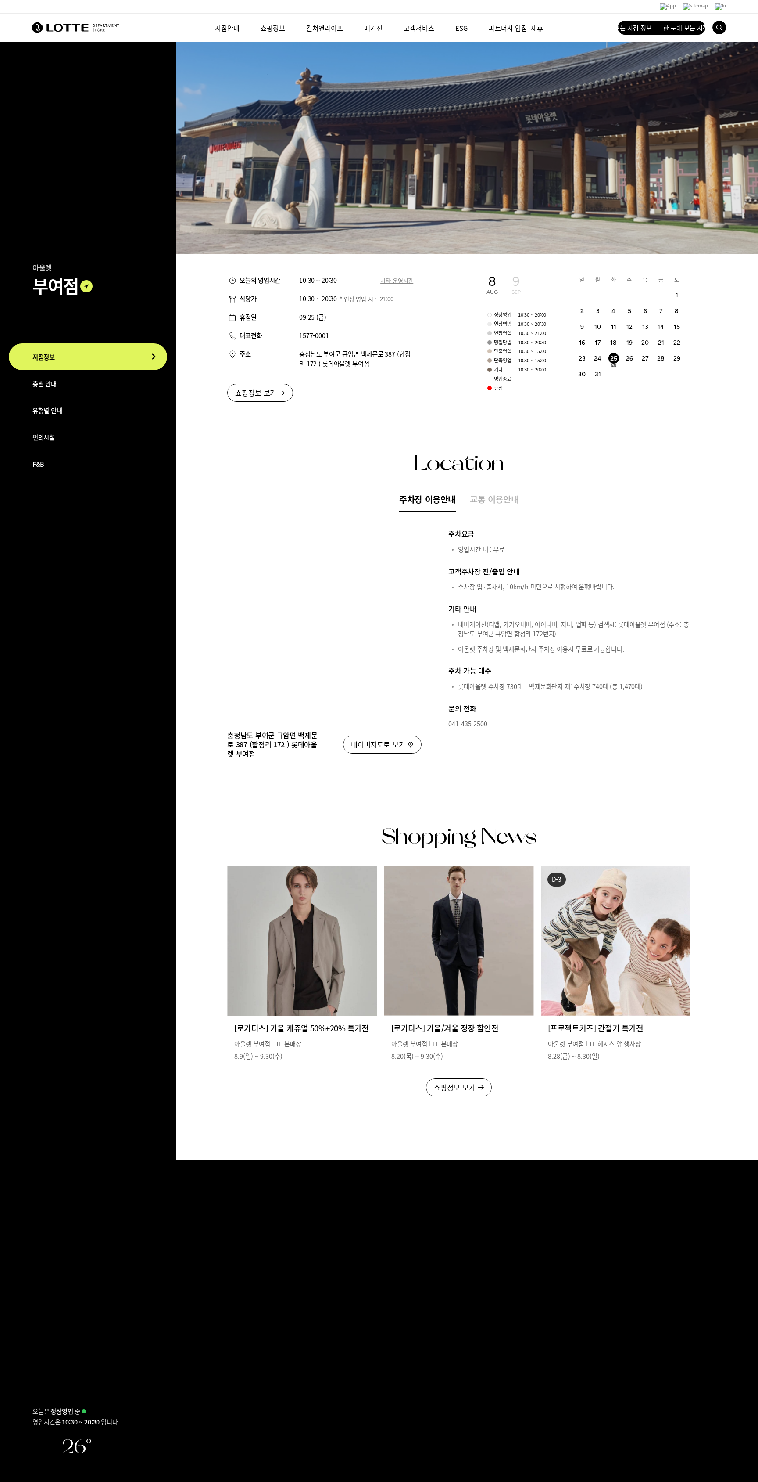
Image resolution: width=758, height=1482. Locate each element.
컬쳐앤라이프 (324, 27)
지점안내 (227, 27)
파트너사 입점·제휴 (516, 27)
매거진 (373, 27)
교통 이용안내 (494, 499)
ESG (461, 27)
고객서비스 (419, 27)
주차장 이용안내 (427, 499)
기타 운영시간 (396, 280)
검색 (719, 28)
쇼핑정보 (273, 27)
